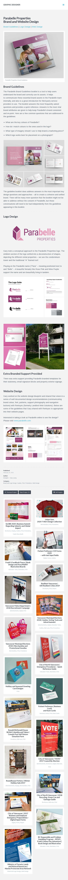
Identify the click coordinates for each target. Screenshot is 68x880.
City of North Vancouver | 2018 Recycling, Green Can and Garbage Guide (49, 797)
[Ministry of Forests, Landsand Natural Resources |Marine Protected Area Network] (18, 845)
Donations (13, 739)
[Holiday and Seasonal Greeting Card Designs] (18, 670)
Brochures (8, 531)
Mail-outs (46, 628)
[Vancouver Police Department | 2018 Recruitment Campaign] (18, 590)
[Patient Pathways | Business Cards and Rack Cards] (49, 691)
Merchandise (44, 524)
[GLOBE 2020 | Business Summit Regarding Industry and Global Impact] (18, 511)
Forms (49, 558)
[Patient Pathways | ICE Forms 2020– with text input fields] (49, 540)
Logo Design (25, 27)
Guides (19, 483)
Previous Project (12, 492)
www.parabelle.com (22, 421)
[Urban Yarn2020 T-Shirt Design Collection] (49, 508)
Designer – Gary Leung (9, 478)
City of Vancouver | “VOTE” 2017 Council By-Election (49, 760)
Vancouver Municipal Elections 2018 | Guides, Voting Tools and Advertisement (49, 620)
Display (14, 531)
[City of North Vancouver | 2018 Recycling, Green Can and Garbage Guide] (49, 783)
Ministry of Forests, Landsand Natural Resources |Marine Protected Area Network (18, 866)
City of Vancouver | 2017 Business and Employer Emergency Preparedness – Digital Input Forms (18, 816)
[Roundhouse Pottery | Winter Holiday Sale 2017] (18, 762)
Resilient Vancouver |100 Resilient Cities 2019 (49, 584)
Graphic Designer (11, 5)
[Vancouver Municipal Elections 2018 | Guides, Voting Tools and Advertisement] (49, 605)
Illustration (21, 569)
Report (54, 588)
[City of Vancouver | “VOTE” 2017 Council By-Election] (49, 738)
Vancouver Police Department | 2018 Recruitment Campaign (18, 607)
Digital (45, 558)
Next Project (24, 492)
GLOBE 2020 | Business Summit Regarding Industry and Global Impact (18, 526)
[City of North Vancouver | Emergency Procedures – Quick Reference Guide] (49, 648)
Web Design (37, 27)
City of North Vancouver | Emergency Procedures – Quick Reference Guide (49, 667)
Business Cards (44, 713)
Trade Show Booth (18, 534)
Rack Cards (56, 713)
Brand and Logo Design (10, 483)
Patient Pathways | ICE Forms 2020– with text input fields (49, 553)
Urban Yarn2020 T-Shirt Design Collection (49, 520)
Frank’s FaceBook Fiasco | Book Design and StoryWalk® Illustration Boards (17, 564)
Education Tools (13, 569)
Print (23, 483)
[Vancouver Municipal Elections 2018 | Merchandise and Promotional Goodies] (18, 629)
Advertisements (14, 610)
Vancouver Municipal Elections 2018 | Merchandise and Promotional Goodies (18, 646)
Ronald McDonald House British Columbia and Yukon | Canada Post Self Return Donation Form (18, 733)
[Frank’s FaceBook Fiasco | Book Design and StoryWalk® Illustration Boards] (18, 550)
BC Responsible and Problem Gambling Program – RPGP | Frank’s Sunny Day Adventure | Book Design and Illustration (49, 840)
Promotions (28, 483)
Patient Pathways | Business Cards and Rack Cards (49, 708)
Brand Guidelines (10, 27)
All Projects (59, 492)
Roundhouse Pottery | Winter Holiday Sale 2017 (18, 782)
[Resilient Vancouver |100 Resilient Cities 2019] (49, 572)
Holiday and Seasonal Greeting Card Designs (18, 687)
